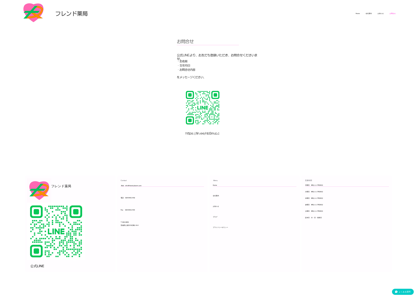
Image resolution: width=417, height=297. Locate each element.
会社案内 (216, 196)
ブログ (215, 217)
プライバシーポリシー (220, 227)
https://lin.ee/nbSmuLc (202, 133)
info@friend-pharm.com (133, 185)
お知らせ (216, 206)
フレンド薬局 (71, 13)
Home (215, 185)
